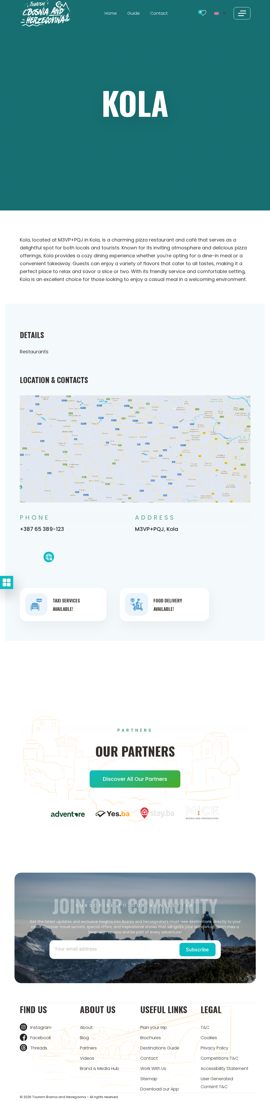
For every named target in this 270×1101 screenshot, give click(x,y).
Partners (88, 1048)
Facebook (40, 1038)
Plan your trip (153, 1027)
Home (111, 13)
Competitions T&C (219, 1058)
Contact (159, 13)
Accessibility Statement (224, 1068)
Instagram (40, 1027)
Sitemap (148, 1079)
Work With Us (153, 1068)
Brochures (150, 1038)
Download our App (159, 1089)
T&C (205, 1027)
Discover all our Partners (135, 779)
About (86, 1027)
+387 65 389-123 (42, 529)
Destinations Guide (159, 1048)
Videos (87, 1058)
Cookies (209, 1038)
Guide (133, 13)
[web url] (49, 558)
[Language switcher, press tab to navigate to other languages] (219, 13)
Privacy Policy (214, 1048)
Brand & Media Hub (99, 1068)
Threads (38, 1048)
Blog (84, 1038)
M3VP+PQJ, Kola (156, 529)
